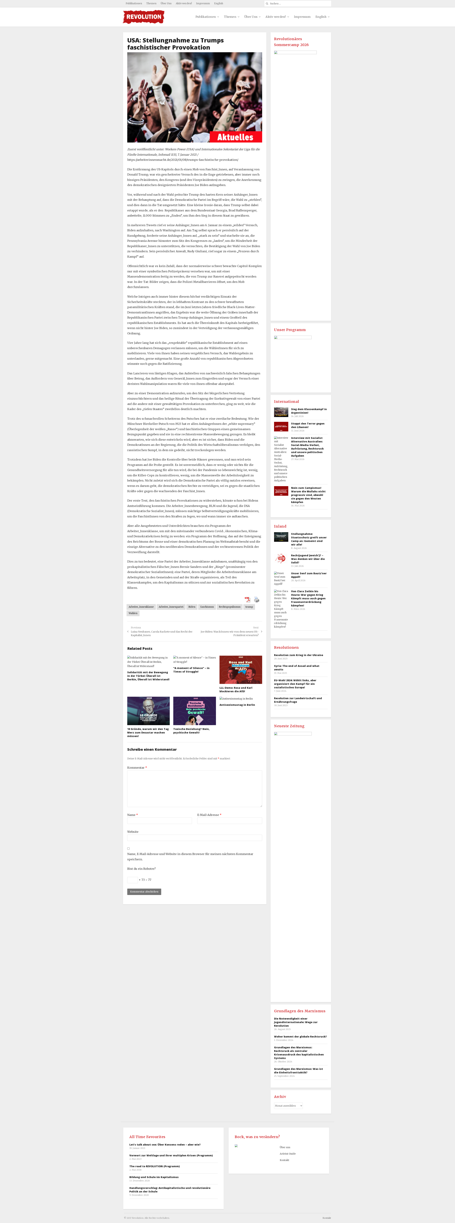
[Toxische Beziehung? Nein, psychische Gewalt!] (194, 711)
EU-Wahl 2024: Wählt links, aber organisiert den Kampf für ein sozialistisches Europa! (295, 684)
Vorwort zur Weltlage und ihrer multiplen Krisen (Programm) (171, 1155)
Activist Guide (288, 1153)
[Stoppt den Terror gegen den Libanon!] (281, 426)
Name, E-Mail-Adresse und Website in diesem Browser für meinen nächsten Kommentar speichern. (190, 856)
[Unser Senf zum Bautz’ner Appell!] (281, 579)
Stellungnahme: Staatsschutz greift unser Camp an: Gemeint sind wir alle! (309, 539)
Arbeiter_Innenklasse (141, 606)
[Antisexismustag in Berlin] (241, 699)
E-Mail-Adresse (209, 815)
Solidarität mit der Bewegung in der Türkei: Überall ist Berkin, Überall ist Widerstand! (148, 676)
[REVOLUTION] (144, 17)
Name (132, 815)
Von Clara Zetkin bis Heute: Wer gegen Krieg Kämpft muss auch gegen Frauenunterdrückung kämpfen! (308, 598)
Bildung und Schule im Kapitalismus (154, 1177)
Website (132, 832)
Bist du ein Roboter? (141, 868)
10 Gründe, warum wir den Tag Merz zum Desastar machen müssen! (148, 732)
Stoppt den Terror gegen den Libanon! (308, 425)
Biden (191, 606)
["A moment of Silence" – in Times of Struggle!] (194, 660)
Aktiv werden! (184, 3)
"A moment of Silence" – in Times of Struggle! (191, 669)
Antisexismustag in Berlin (237, 704)
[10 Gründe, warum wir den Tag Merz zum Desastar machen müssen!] (148, 711)
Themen (151, 3)
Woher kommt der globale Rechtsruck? (300, 1036)
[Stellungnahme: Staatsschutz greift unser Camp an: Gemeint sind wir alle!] (281, 537)
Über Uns (166, 3)
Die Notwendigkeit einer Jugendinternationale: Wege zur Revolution (296, 1022)
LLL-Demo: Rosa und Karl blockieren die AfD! (236, 689)
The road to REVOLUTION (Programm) (154, 1166)
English (218, 3)
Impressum (203, 3)
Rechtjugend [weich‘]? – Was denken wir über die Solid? (308, 559)
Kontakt (284, 1160)
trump (249, 606)
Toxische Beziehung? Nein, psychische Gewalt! (191, 730)
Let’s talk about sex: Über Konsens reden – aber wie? (165, 1144)
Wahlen (133, 613)
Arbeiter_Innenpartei (171, 606)
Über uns (285, 1147)
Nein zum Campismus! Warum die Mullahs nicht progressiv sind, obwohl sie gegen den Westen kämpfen (308, 495)
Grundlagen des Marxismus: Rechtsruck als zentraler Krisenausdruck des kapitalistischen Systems (299, 1053)
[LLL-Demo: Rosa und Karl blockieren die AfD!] (241, 670)
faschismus (207, 606)
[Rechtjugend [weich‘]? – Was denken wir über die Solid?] (281, 558)
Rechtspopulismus (229, 606)
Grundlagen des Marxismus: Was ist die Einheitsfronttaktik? (298, 1070)
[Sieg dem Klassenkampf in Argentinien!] (281, 412)
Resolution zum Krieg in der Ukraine (298, 655)
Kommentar (137, 767)
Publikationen (134, 3)
